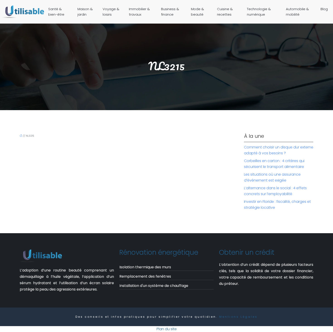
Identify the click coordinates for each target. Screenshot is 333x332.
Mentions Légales (238, 317)
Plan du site (167, 329)
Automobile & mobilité (297, 12)
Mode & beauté (197, 12)
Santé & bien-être (56, 12)
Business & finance (170, 12)
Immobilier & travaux (139, 12)
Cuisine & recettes (225, 12)
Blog (324, 9)
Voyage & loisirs (111, 12)
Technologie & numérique (259, 12)
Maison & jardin (85, 12)
